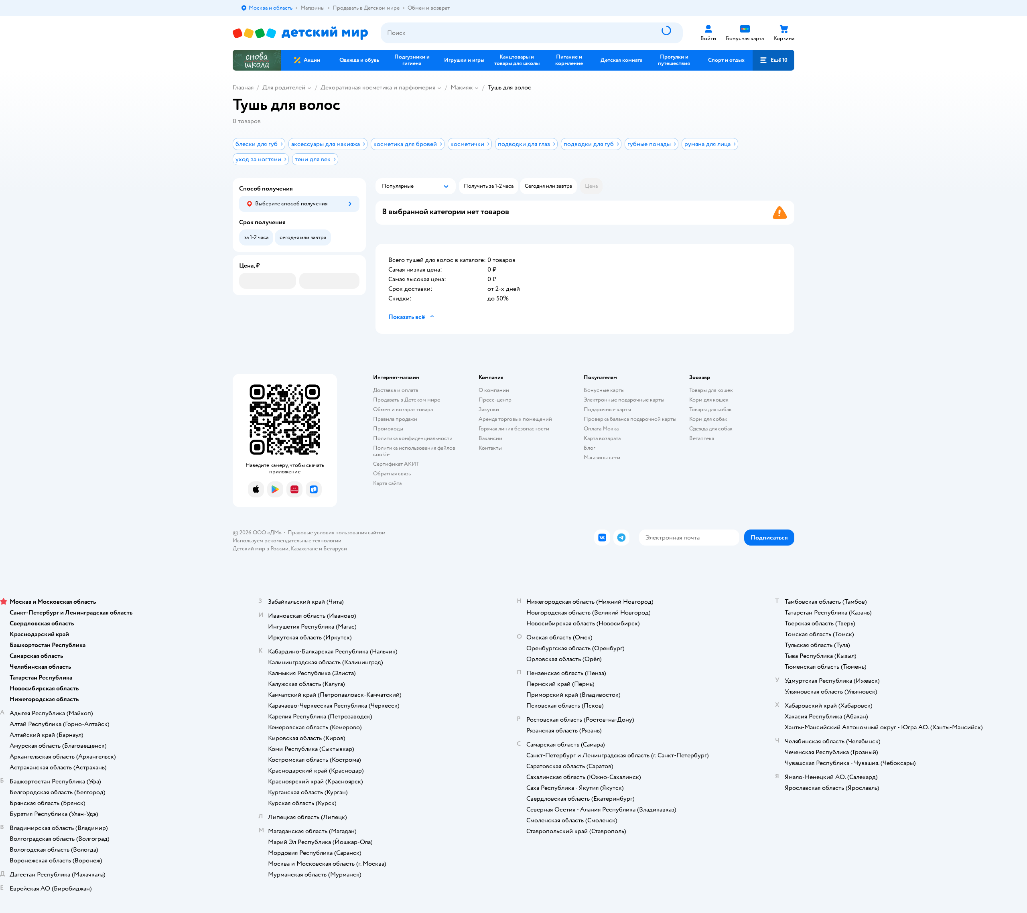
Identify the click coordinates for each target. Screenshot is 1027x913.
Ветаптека (701, 438)
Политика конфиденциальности (413, 438)
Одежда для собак (711, 428)
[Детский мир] (300, 33)
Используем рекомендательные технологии (287, 540)
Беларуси (335, 548)
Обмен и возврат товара (403, 409)
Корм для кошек (709, 399)
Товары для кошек (711, 390)
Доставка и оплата (395, 390)
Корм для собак (708, 419)
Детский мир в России (260, 548)
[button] (773, 60)
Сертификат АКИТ (396, 464)
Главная (243, 87)
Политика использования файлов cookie (414, 451)
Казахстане (304, 548)
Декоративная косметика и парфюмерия (378, 87)
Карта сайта (387, 483)
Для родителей (283, 87)
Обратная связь (392, 473)
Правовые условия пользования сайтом (337, 532)
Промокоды (388, 428)
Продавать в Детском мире (406, 399)
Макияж (462, 87)
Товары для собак (710, 409)
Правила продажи (395, 419)
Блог (589, 447)
